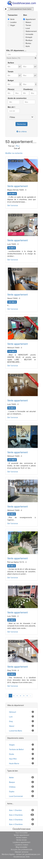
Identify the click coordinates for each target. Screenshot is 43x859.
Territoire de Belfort (16, 749)
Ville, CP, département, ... (16, 50)
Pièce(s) (11, 89)
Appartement (30, 19)
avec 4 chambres (16, 824)
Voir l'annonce (12, 205)
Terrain (28, 25)
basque (12, 782)
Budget (11, 80)
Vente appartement (17, 186)
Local (28, 28)
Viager (12, 25)
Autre (28, 46)
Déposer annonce (21, 852)
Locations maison (21, 844)
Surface (11, 62)
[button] (35, 58)
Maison (28, 22)
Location (13, 22)
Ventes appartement (21, 835)
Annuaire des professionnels (21, 849)
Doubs (11, 754)
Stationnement (30, 31)
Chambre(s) (28, 89)
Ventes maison (21, 837)
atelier (11, 777)
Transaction (12, 15)
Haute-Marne (14, 763)
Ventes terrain (21, 840)
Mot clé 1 (11, 107)
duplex (11, 791)
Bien (25, 15)
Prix (17, 146)
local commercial (16, 796)
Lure (11, 716)
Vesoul (11, 726)
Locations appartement (21, 842)
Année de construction (17, 98)
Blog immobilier (21, 847)
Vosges (12, 744)
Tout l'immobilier (21, 832)
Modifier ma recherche (13, 153)
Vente (12, 19)
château (12, 787)
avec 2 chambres (16, 815)
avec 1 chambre (15, 810)
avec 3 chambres (16, 819)
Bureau (28, 43)
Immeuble (29, 34)
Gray (11, 721)
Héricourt (12, 712)
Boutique (29, 40)
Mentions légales (8, 854)
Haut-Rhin (13, 759)
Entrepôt (29, 37)
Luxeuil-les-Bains (15, 730)
